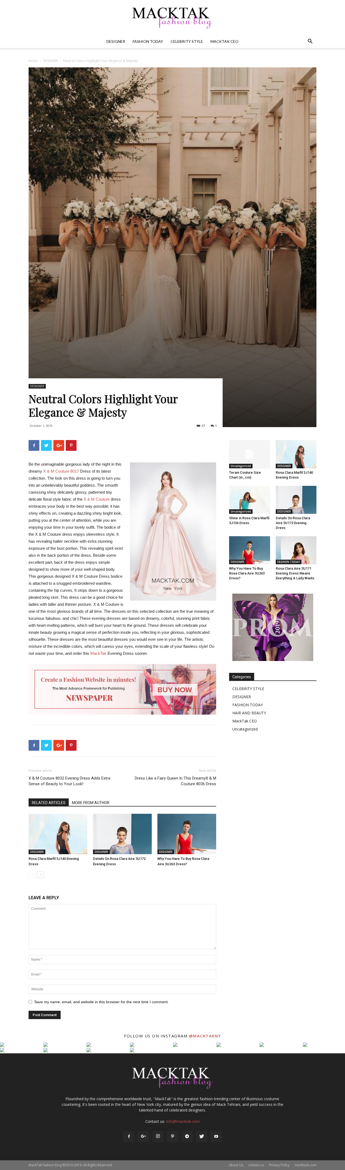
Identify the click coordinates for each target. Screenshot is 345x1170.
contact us (256, 1165)
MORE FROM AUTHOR (90, 803)
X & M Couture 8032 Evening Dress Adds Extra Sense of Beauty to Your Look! (69, 781)
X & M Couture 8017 (61, 471)
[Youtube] (216, 1136)
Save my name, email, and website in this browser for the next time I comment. (101, 1002)
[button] (309, 41)
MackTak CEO (225, 41)
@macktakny (205, 1036)
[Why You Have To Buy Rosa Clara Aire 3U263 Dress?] (186, 834)
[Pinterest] (172, 1136)
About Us (236, 1165)
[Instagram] (158, 1136)
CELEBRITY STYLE (187, 41)
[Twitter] (201, 1136)
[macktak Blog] (172, 18)
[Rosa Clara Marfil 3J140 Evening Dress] (58, 834)
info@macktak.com (183, 1121)
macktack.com (305, 1165)
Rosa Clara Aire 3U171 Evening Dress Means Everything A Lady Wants (295, 573)
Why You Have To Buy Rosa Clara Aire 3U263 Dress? (247, 573)
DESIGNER (115, 41)
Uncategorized (241, 466)
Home (33, 60)
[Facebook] (128, 1136)
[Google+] (143, 1136)
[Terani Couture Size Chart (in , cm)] (249, 454)
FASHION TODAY (148, 41)
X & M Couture (97, 499)
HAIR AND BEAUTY (249, 712)
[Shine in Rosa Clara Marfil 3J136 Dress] (249, 500)
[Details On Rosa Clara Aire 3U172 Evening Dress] (122, 834)
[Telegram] (187, 1136)
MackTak (99, 653)
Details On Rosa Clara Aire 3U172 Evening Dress (293, 523)
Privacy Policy (279, 1165)
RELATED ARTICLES (48, 803)
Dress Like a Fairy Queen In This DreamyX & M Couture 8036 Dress (175, 781)
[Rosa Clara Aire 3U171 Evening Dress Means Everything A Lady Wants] (296, 550)
